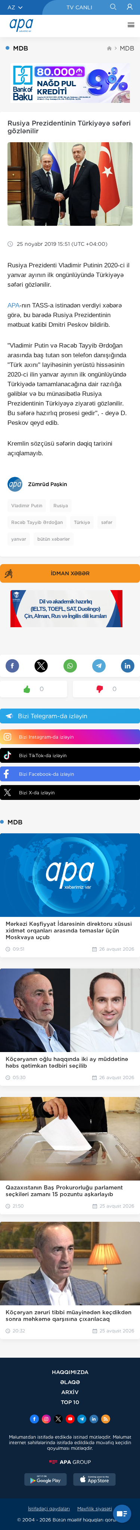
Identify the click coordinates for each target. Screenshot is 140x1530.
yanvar (18, 539)
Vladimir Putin (26, 505)
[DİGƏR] (129, 26)
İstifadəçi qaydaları (49, 1508)
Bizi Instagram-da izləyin (46, 737)
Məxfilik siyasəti (94, 1508)
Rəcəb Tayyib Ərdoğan (37, 522)
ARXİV (70, 1392)
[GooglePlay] (45, 1480)
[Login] (130, 7)
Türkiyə (82, 522)
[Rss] (105, 1420)
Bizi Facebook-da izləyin (46, 774)
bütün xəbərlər (53, 539)
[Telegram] (81, 1420)
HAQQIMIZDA (70, 1372)
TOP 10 (70, 1402)
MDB (127, 48)
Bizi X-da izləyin (37, 792)
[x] (58, 1420)
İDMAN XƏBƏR (70, 573)
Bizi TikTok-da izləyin (42, 755)
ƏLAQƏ (70, 1382)
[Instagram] (46, 1420)
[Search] (112, 7)
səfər (106, 522)
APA (13, 305)
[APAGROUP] (70, 1462)
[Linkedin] (93, 1420)
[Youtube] (70, 1420)
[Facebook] (34, 1420)
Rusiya (60, 505)
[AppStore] (94, 1480)
